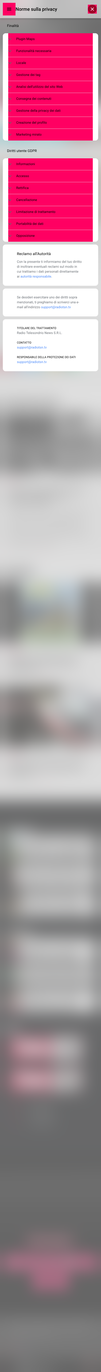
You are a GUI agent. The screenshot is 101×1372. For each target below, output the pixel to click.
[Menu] (9, 9)
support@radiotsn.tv (56, 307)
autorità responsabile (35, 276)
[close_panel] (92, 9)
